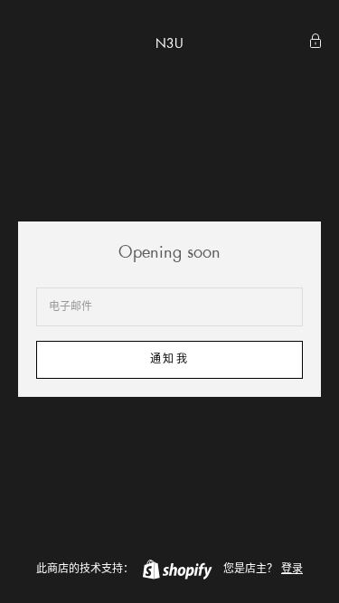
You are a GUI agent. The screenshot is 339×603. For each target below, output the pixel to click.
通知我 (169, 358)
